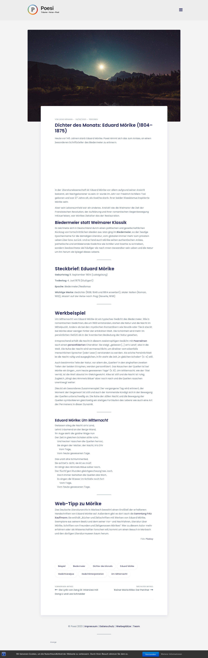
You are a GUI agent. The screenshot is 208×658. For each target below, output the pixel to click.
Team (136, 626)
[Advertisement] (104, 166)
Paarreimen (140, 341)
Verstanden (150, 654)
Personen (93, 119)
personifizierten (77, 345)
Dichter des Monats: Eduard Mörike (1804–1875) (104, 128)
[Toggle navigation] (181, 9)
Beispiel (62, 566)
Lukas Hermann (66, 119)
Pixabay (149, 539)
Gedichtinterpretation (93, 574)
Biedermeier (79, 566)
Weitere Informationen (171, 654)
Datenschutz (106, 626)
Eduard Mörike (127, 566)
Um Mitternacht (119, 574)
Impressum (90, 626)
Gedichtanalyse (66, 574)
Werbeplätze (123, 626)
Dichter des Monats (103, 566)
